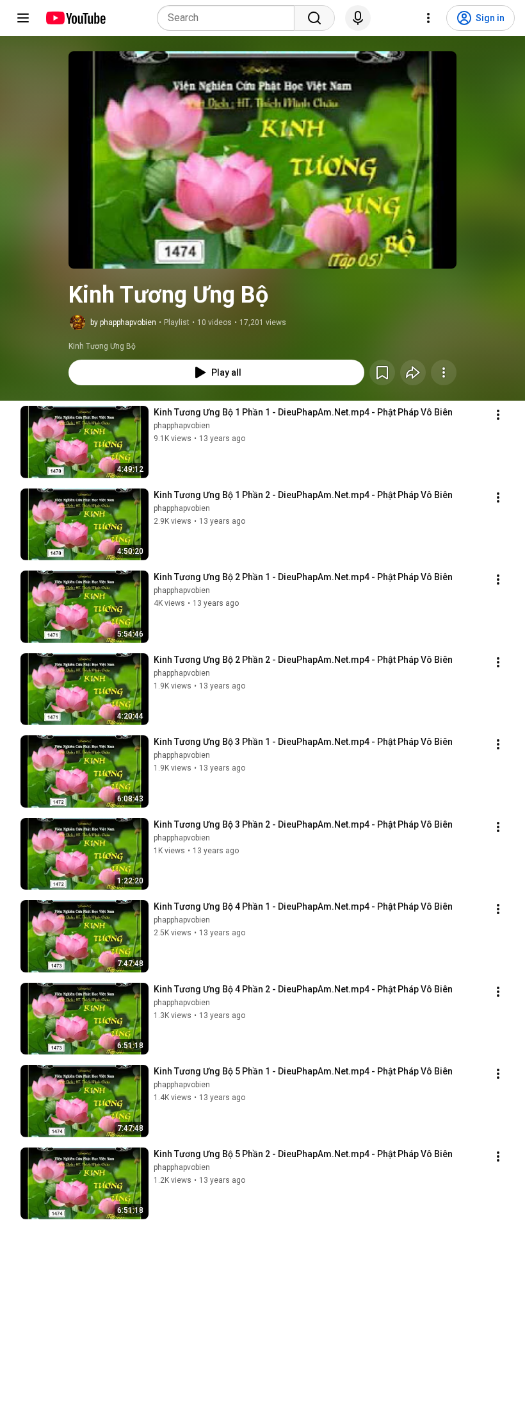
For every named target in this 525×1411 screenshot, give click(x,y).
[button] (262, 160)
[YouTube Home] (75, 18)
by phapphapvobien (123, 322)
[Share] (413, 372)
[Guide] (23, 18)
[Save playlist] (382, 372)
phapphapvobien (182, 425)
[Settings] (428, 18)
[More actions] (443, 372)
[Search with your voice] (358, 18)
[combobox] (229, 18)
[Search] (314, 18)
